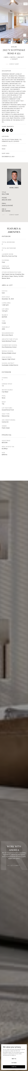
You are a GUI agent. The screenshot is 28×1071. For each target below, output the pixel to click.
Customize (14, 1062)
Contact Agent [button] (14, 64)
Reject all (14, 1058)
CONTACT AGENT (14, 214)
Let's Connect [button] (15, 865)
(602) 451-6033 (6, 200)
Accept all (14, 1066)
